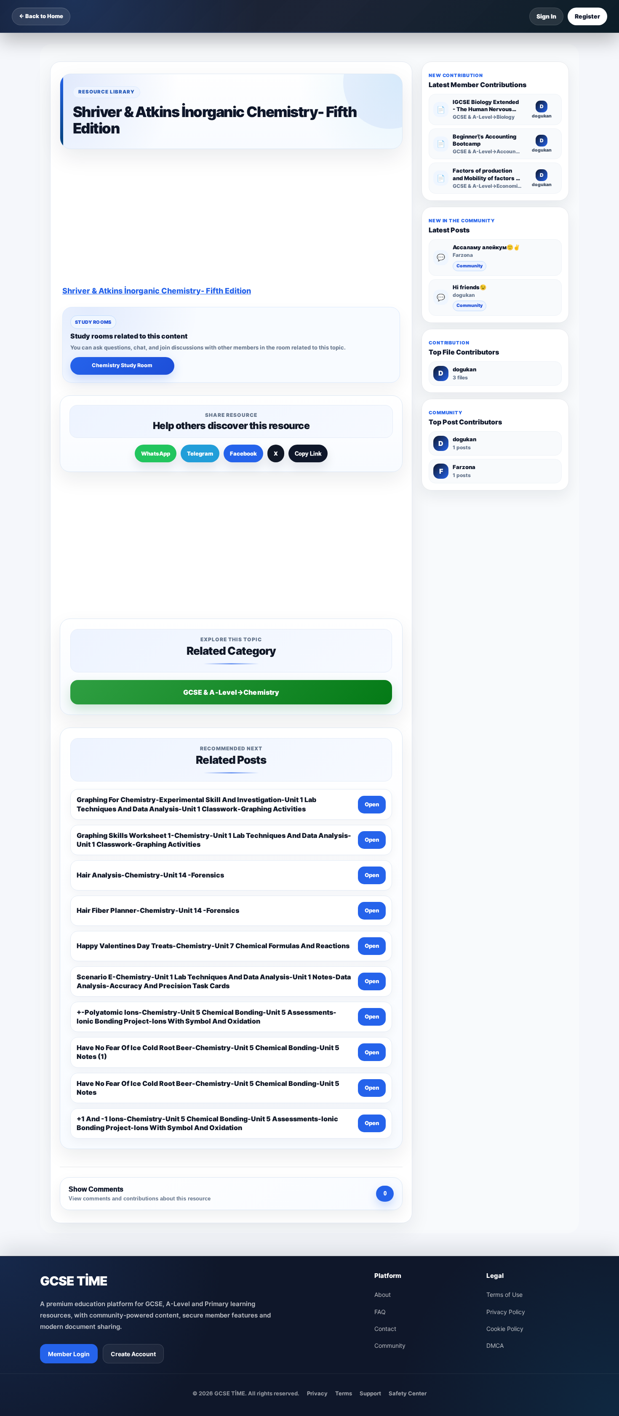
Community (469, 266)
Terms (343, 1137)
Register (587, 16)
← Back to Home (41, 16)
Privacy (317, 1137)
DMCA (495, 1089)
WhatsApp (155, 331)
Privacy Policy (505, 1055)
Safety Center (408, 1137)
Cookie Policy (504, 1072)
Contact (385, 1072)
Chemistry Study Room (122, 243)
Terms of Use (504, 1038)
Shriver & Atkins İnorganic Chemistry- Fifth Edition (156, 168)
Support (370, 1137)
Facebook (243, 331)
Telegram (200, 331)
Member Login (69, 1097)
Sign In (546, 16)
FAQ (380, 1055)
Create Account (133, 1097)
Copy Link (308, 331)
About (382, 1038)
